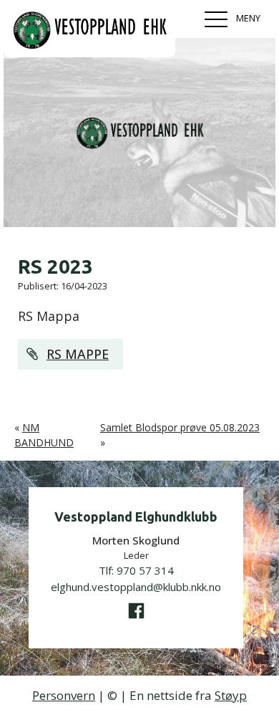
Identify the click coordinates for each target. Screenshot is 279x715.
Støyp (231, 695)
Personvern (63, 695)
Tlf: (136, 570)
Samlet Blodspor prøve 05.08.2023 (180, 427)
